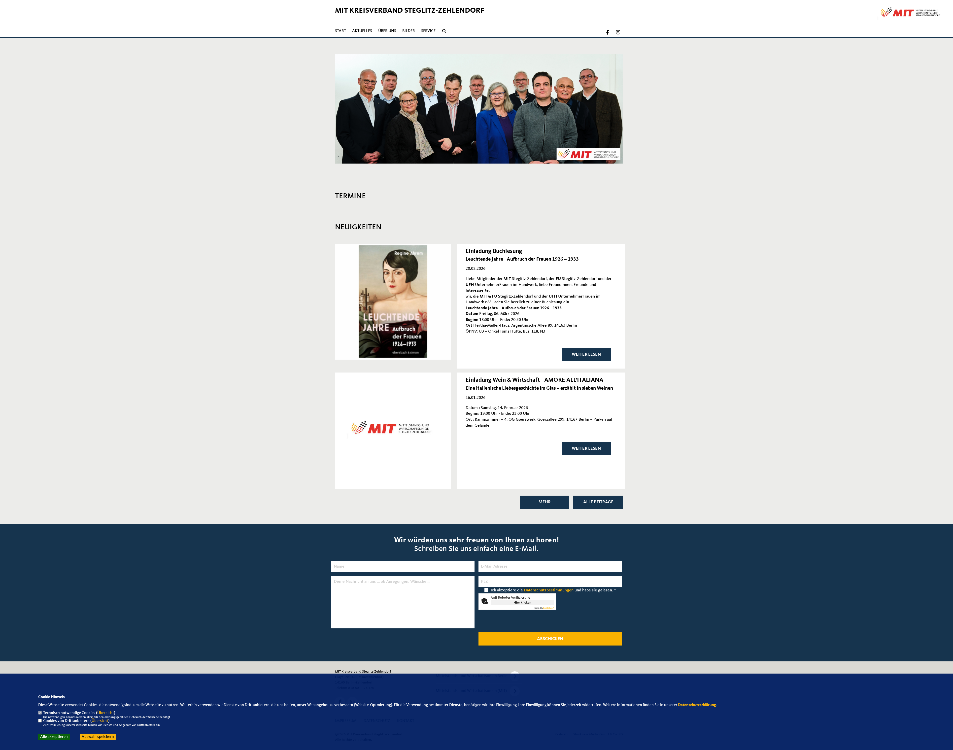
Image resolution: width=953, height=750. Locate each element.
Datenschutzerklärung (697, 705)
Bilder (408, 31)
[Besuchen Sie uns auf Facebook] (608, 33)
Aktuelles (362, 31)
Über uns (387, 31)
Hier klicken (522, 602)
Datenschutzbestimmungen (549, 590)
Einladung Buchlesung (494, 251)
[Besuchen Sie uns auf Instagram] (618, 33)
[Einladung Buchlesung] (393, 302)
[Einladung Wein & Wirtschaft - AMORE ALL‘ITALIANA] (393, 430)
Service (428, 31)
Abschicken (550, 639)
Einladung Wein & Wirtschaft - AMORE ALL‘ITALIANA (534, 380)
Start (340, 31)
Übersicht (105, 713)
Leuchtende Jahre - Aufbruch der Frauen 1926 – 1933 (522, 259)
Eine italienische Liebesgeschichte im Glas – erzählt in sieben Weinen (539, 388)
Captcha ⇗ (544, 608)
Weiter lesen (586, 354)
